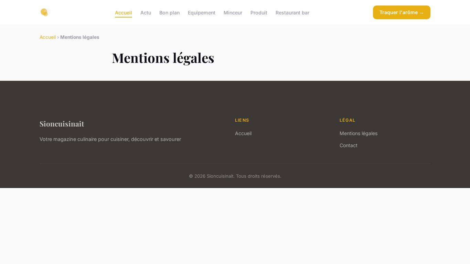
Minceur (233, 12)
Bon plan (169, 12)
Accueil (123, 12)
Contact (348, 145)
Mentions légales (358, 133)
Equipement (201, 12)
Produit (258, 12)
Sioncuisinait (62, 123)
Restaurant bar (292, 12)
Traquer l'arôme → (402, 12)
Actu (145, 12)
